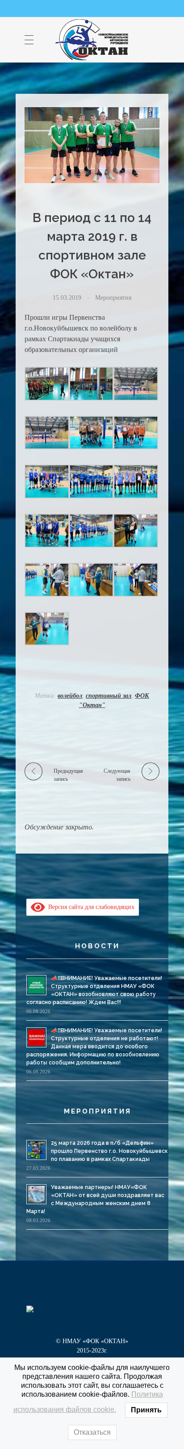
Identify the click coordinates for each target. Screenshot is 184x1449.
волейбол (70, 695)
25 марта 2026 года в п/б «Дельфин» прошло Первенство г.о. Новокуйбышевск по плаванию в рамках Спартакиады (109, 1151)
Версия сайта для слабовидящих (89, 907)
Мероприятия (113, 297)
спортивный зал (108, 695)
